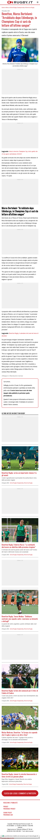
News (7, 7)
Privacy (5, 806)
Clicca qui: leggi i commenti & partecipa (20, 793)
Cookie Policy (7, 813)
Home (3, 7)
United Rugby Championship (17, 7)
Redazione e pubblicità (10, 803)
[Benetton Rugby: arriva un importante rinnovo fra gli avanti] (20, 458)
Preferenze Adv (8, 815)
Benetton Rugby (30, 7)
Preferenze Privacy (9, 809)
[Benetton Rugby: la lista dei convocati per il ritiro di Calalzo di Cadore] (20, 676)
